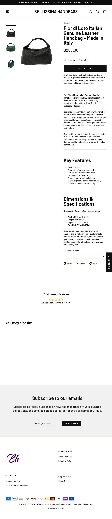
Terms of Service (12, 481)
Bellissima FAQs (64, 461)
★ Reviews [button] (109, 262)
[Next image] (21, 71)
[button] (51, 493)
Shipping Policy (64, 477)
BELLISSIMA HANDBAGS (56, 11)
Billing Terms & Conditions (16, 485)
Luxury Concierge (65, 456)
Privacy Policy (63, 481)
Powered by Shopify (56, 509)
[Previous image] (19, 71)
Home (66, 23)
